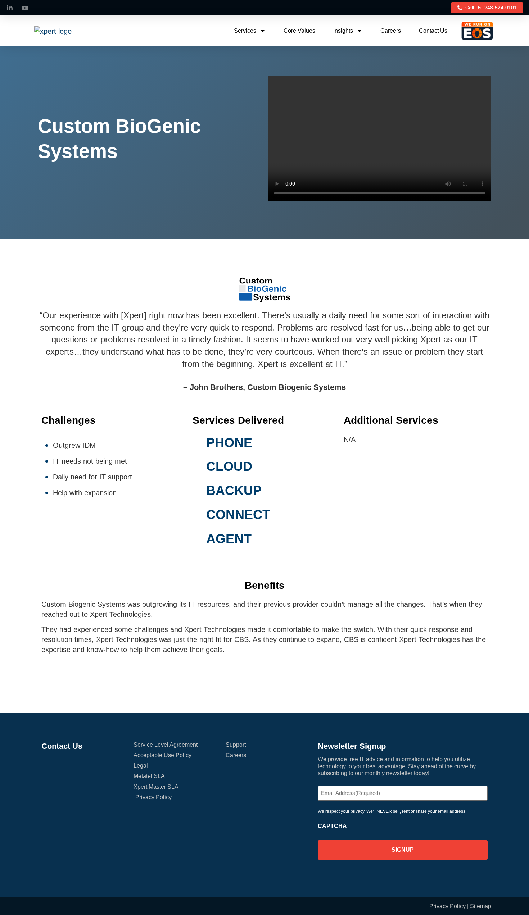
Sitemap (480, 906)
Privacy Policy (447, 906)
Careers (390, 31)
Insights (343, 31)
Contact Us (433, 31)
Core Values (299, 31)
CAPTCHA (332, 826)
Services (245, 31)
